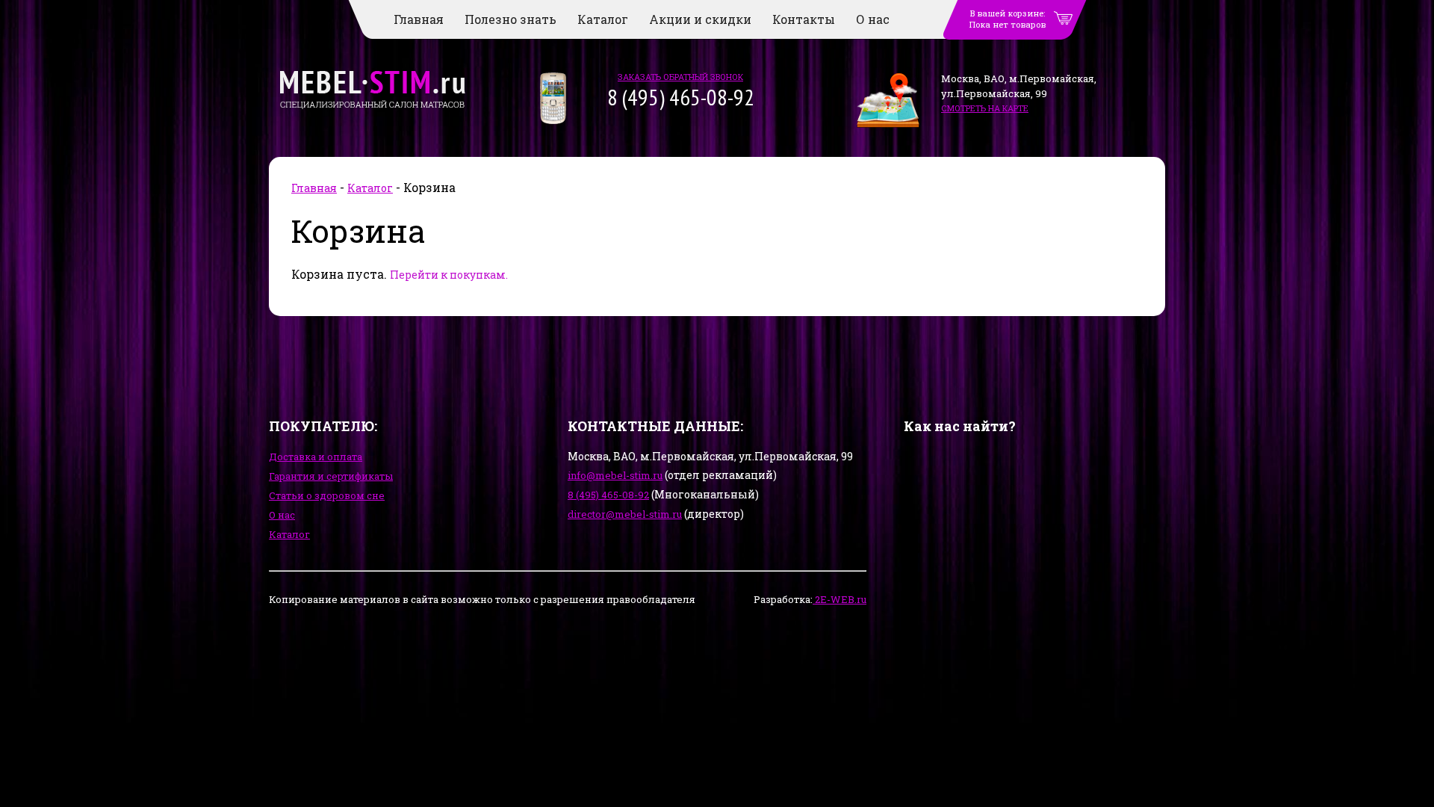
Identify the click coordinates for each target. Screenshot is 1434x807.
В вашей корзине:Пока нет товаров (1007, 18)
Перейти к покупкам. (449, 275)
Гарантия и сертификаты (331, 476)
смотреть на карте (984, 108)
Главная (419, 19)
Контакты (803, 19)
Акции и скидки (700, 19)
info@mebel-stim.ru (615, 475)
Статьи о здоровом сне (327, 495)
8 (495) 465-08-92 (608, 494)
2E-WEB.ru (839, 599)
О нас (873, 19)
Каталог (602, 19)
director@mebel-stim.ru (625, 514)
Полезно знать (510, 19)
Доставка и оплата (315, 456)
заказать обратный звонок (680, 76)
